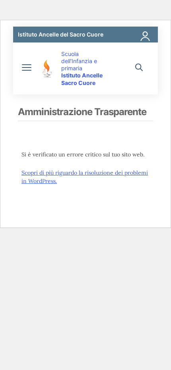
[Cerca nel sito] (139, 68)
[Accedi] (145, 34)
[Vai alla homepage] (47, 68)
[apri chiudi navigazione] (26, 68)
